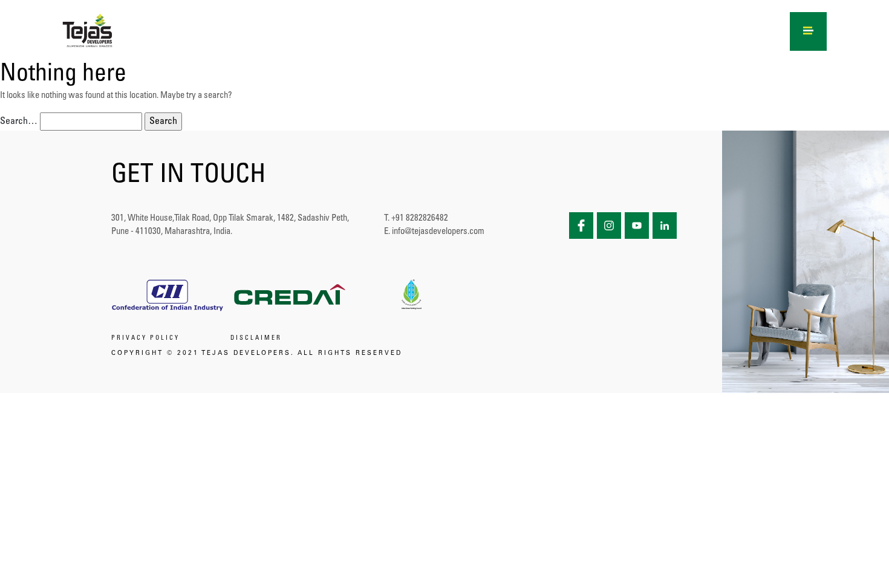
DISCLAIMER (256, 339)
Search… (18, 121)
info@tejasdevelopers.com (438, 231)
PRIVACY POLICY (145, 339)
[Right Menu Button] (808, 29)
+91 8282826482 (419, 218)
